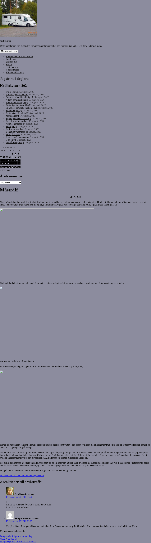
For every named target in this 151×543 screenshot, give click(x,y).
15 (13, 160)
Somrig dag (11, 126)
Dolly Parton (12, 92)
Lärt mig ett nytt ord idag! (18, 105)
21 (10, 163)
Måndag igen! (12, 116)
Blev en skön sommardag (17, 137)
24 (19, 163)
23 (16, 163)
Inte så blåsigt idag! (15, 142)
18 (1, 163)
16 (16, 160)
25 (1, 167)
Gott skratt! (11, 140)
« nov (2, 170)
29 (13, 167)
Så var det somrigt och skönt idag (21, 108)
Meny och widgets (9, 51)
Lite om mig (11, 61)
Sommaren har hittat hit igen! (19, 97)
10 (19, 157)
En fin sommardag (14, 129)
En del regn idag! (14, 110)
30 (16, 167)
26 (4, 167)
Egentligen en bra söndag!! (18, 118)
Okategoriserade (36, 475)
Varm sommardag (14, 124)
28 (10, 167)
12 (4, 160)
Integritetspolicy (7, 541)
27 (7, 167)
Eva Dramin (23, 475)
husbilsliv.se (5, 41)
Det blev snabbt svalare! (17, 121)
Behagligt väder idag (15, 132)
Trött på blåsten (13, 134)
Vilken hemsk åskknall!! (17, 100)
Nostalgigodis (12, 69)
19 (4, 163)
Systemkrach (12, 67)
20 (7, 163)
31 (19, 167)
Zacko (9, 64)
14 (10, 160)
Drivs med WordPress (25, 541)
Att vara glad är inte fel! (17, 94)
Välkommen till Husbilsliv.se (19, 56)
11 (1, 160)
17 (19, 160)
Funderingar (11, 59)
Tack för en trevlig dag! (17, 102)
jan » (9, 170)
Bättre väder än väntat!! (17, 113)
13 (7, 160)
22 (13, 163)
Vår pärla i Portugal (15, 72)
